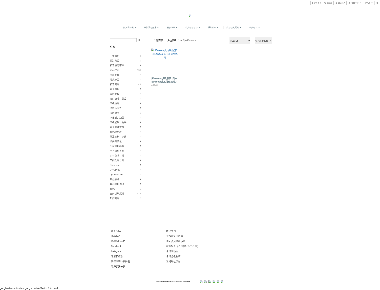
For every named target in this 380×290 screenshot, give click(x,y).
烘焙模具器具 (233, 27)
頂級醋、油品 (117, 117)
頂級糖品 (114, 103)
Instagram (116, 251)
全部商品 (158, 40)
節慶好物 (114, 74)
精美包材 (253, 27)
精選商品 (114, 84)
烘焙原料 (212, 27)
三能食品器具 (117, 160)
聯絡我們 (116, 236)
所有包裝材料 (117, 155)
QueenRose (116, 174)
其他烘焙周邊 (117, 184)
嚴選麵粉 (114, 89)
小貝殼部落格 (191, 27)
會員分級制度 (173, 256)
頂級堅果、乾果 (118, 122)
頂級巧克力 (116, 108)
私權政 (119, 256)
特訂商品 (114, 60)
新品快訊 (114, 70)
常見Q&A (116, 231)
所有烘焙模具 (117, 146)
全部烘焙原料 (117, 193)
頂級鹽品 (114, 112)
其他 (112, 188)
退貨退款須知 (173, 261)
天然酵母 (114, 93)
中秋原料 (114, 55)
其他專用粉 (116, 131)
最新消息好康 (150, 27)
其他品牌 (114, 179)
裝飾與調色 (116, 141)
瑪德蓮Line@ (117, 241)
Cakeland (115, 165)
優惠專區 (171, 27)
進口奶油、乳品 (118, 98)
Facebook (116, 246)
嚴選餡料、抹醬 (118, 136)
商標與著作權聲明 (120, 261)
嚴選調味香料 (117, 127)
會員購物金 (172, 251)
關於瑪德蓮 (128, 27)
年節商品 (114, 198)
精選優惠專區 (117, 65)
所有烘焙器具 (117, 150)
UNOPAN (115, 169)
